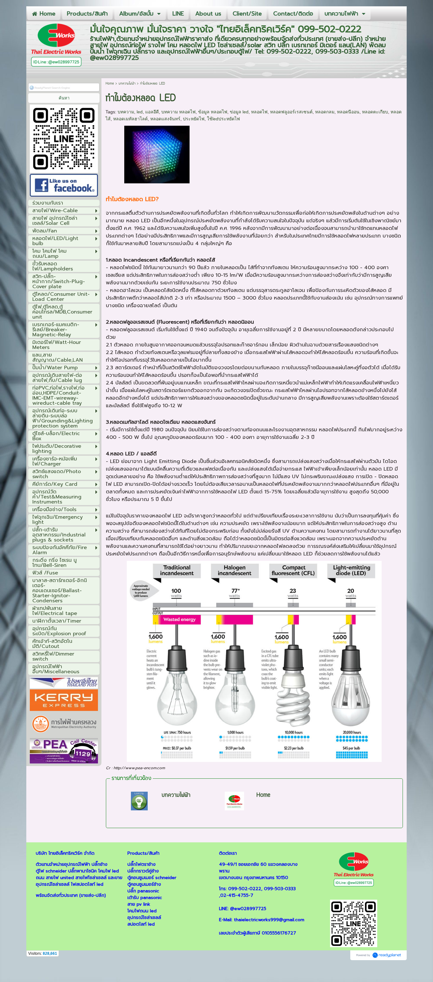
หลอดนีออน (348, 111)
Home (110, 83)
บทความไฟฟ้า (127, 83)
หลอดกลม (324, 111)
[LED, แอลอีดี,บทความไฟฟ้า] (156, 153)
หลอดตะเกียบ (375, 111)
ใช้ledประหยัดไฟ (223, 118)
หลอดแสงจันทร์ (165, 118)
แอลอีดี (152, 111)
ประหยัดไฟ (193, 118)
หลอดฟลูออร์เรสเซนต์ (291, 111)
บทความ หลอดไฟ (178, 111)
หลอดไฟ (259, 111)
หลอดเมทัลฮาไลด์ (130, 118)
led (140, 111)
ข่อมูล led (239, 111)
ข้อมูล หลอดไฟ (212, 111)
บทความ (126, 111)
